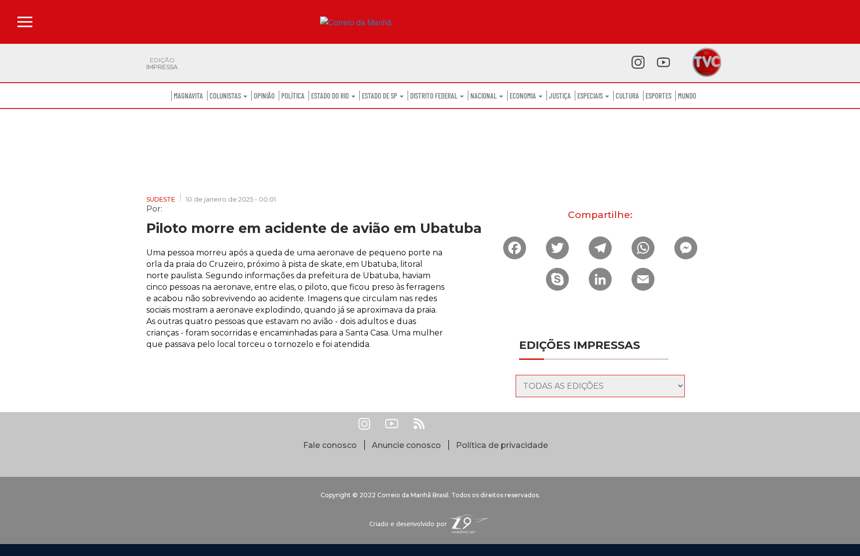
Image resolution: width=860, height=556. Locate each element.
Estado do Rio (330, 95)
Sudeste (160, 199)
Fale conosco (330, 445)
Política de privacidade (502, 445)
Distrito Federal (434, 95)
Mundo (687, 95)
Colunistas (226, 95)
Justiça (560, 95)
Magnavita (188, 95)
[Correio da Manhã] (430, 22)
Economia (524, 95)
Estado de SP (380, 95)
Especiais (590, 95)
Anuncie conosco (406, 445)
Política (293, 95)
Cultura (627, 95)
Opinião (264, 95)
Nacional (484, 95)
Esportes (658, 95)
